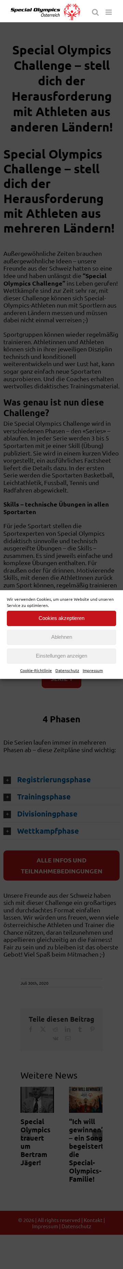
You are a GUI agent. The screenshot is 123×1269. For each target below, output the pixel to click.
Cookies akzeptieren (61, 618)
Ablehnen (61, 637)
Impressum (93, 670)
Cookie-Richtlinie (36, 670)
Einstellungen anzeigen (61, 656)
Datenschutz (67, 670)
